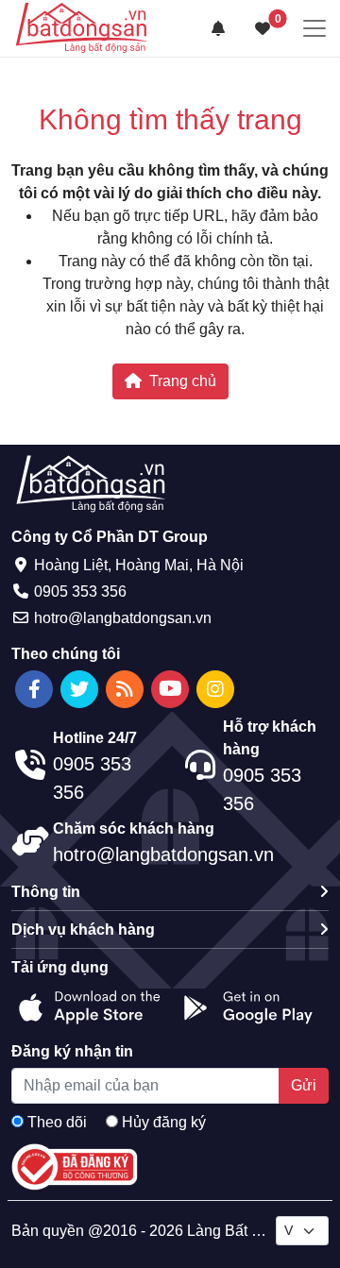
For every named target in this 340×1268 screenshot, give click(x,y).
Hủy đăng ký (164, 1122)
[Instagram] (215, 689)
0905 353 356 (80, 591)
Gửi (303, 1085)
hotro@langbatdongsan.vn (123, 618)
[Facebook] (34, 689)
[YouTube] (170, 689)
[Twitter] (79, 689)
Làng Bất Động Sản (253, 1231)
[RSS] (125, 689)
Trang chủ (182, 381)
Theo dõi (57, 1122)
